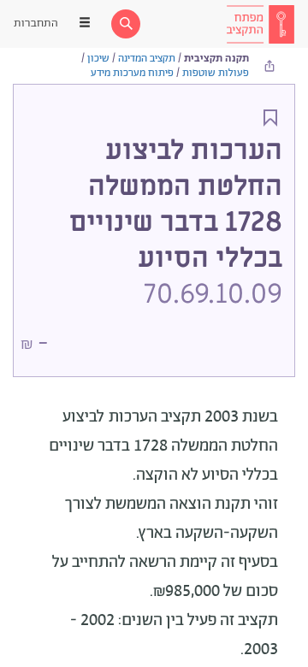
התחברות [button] (36, 23)
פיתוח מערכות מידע (132, 73)
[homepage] (260, 24)
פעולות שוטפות (215, 73)
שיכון (98, 58)
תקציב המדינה (146, 58)
